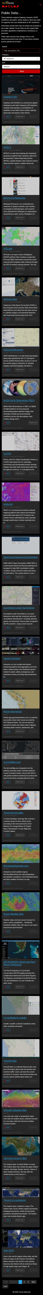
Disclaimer (33, 116)
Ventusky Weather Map (15, 1110)
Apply (22, 71)
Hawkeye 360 (10, 97)
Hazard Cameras (11, 658)
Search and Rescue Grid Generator (20, 557)
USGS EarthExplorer (13, 349)
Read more (19, 116)
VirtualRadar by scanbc (15, 1017)
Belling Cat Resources (14, 198)
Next (33, 1282)
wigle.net (8, 504)
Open (8, 116)
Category (5, 55)
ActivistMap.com (12, 762)
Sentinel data (10, 299)
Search (4, 47)
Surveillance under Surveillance (19, 607)
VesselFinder (10, 1061)
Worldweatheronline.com (15, 866)
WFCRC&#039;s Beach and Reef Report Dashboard (19, 963)
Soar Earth (8, 1250)
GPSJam (7, 248)
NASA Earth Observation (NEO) (19, 400)
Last (5, 1286)
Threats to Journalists (14, 1200)
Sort (3, 63)
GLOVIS (7, 453)
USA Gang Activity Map (15, 1158)
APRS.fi (7, 147)
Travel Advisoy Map (13, 812)
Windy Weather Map (13, 914)
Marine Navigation (12, 711)
